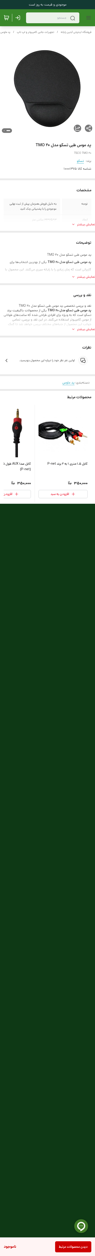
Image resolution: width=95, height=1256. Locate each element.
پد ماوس (5, 32)
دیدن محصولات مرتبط (73, 1247)
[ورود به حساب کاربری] (18, 18)
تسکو (80, 161)
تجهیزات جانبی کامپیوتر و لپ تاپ (35, 32)
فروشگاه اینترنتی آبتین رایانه (76, 32)
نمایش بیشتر (86, 224)
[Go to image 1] (8, 130)
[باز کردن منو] (87, 17)
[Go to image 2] (4, 130)
